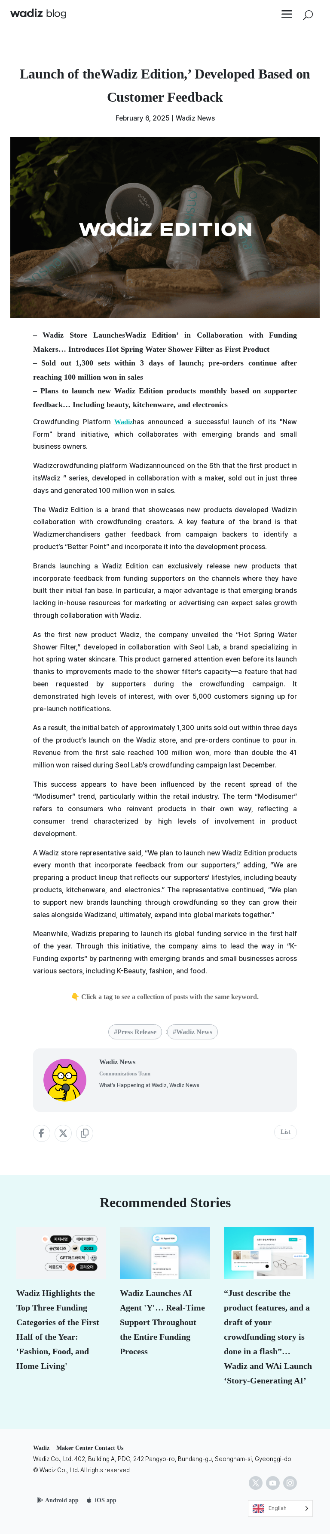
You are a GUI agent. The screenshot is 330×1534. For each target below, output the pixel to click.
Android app (62, 1500)
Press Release (136, 1032)
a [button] (287, 15)
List (285, 1132)
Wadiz (123, 422)
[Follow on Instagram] (290, 1483)
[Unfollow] (256, 1483)
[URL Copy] (84, 1133)
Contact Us (109, 1448)
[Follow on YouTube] (273, 1483)
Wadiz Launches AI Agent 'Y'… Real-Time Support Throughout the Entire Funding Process (162, 1322)
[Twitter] (63, 1133)
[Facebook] (41, 1133)
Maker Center (74, 1448)
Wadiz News (195, 118)
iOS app (105, 1500)
